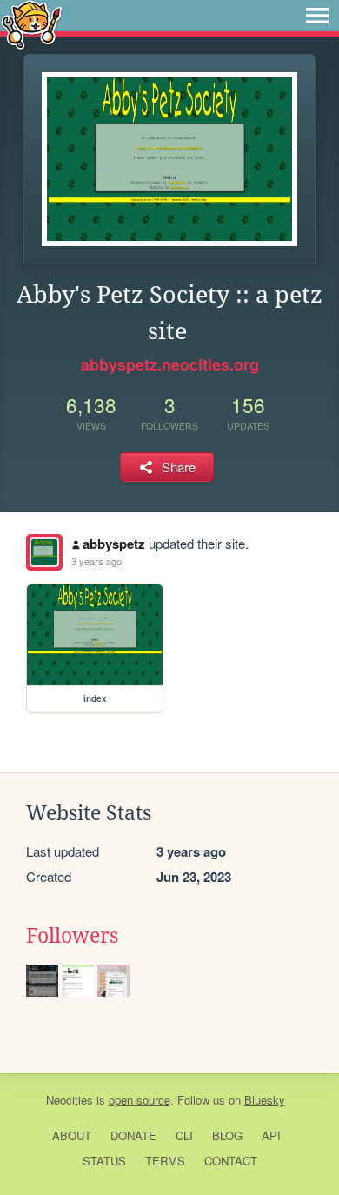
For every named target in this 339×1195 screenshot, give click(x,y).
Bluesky (264, 1100)
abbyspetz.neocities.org (170, 364)
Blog (227, 1135)
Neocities (69, 1100)
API (271, 1135)
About (71, 1135)
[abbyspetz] (44, 552)
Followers (72, 936)
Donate (133, 1135)
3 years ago (96, 561)
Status (104, 1160)
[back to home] (31, 24)
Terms (165, 1160)
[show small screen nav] (317, 15)
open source (139, 1100)
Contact (230, 1160)
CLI (184, 1135)
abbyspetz (114, 543)
